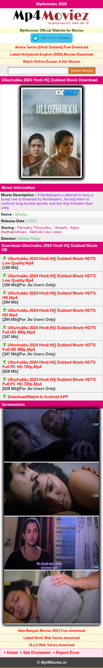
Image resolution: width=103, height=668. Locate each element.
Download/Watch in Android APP (38, 396)
